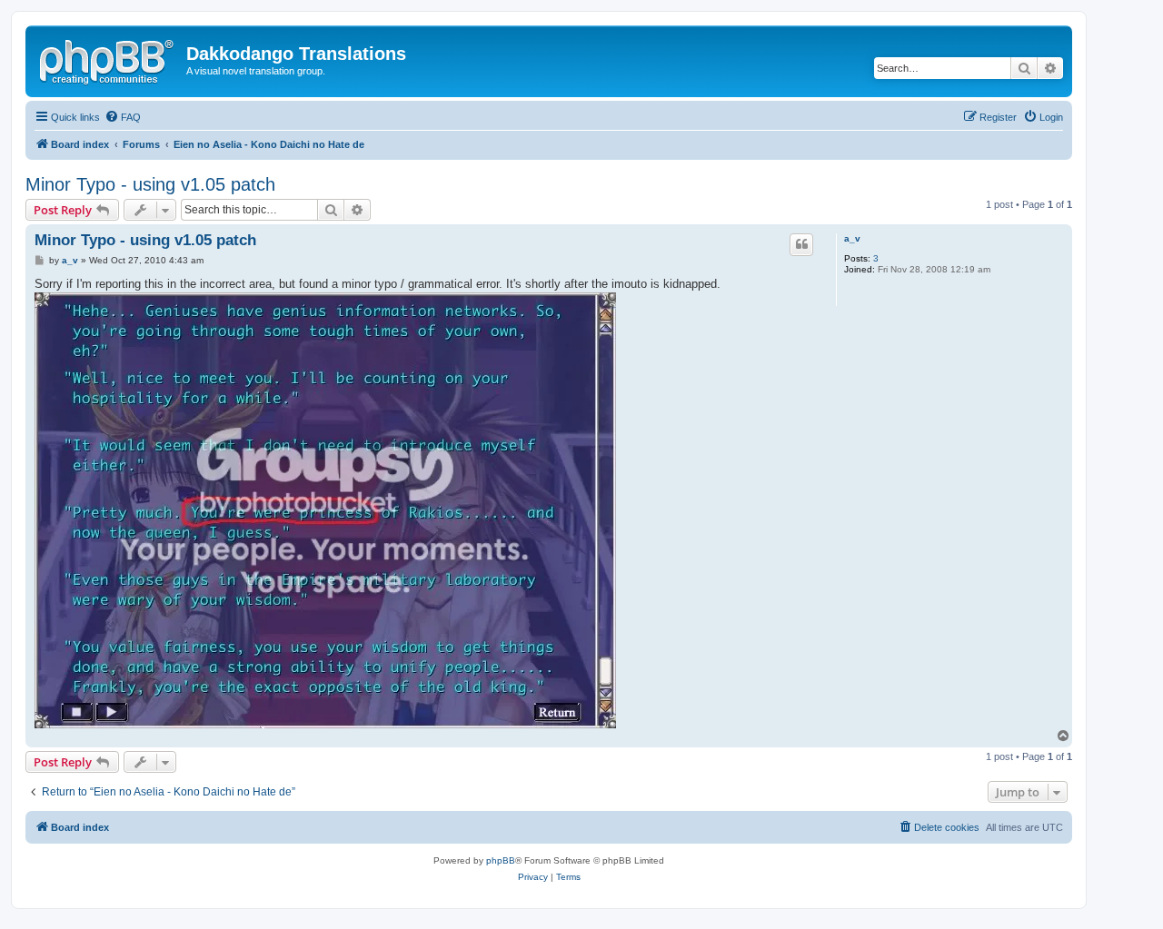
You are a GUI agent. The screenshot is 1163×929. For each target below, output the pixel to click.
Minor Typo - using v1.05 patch (150, 184)
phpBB (500, 860)
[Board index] (108, 59)
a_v (852, 238)
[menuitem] (122, 117)
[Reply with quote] (801, 244)
